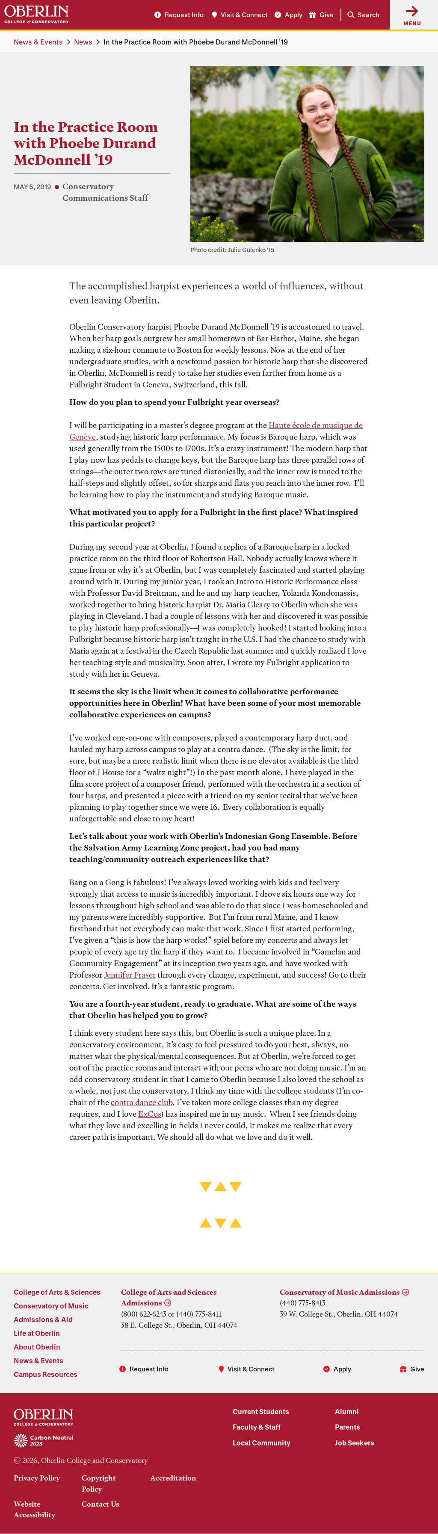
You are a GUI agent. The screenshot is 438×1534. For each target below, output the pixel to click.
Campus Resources (45, 1374)
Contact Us (100, 1504)
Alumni (347, 1411)
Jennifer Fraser (130, 975)
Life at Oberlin (37, 1333)
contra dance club (141, 1102)
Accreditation (173, 1478)
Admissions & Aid (43, 1319)
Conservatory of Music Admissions (340, 1292)
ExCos (149, 1114)
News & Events (38, 42)
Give (327, 14)
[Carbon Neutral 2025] (109, 1441)
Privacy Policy (37, 1478)
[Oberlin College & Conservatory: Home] (36, 14)
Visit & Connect (244, 14)
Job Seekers (354, 1443)
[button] (362, 15)
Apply (293, 14)
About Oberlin (37, 1347)
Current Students (261, 1411)
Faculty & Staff (257, 1427)
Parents (347, 1427)
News (83, 42)
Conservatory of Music (51, 1306)
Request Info (184, 14)
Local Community (261, 1443)
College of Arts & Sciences (57, 1292)
